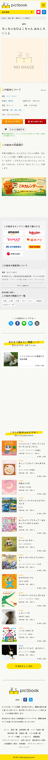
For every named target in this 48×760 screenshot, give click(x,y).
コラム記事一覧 (35, 733)
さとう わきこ (12, 96)
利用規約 (22, 743)
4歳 (15, 110)
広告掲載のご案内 (10, 743)
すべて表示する (24, 285)
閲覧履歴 (36, 737)
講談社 (10, 101)
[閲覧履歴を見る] (44, 12)
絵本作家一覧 (12, 733)
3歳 (11, 110)
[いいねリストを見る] (38, 12)
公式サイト (7, 304)
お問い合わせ (26, 740)
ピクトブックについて (11, 740)
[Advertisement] (24, 399)
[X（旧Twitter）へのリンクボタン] (31, 699)
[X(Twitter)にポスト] (11, 323)
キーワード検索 (14, 737)
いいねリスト (26, 737)
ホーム (6, 730)
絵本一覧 (14, 730)
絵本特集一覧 (24, 730)
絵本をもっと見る (25, 666)
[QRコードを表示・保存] (37, 323)
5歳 (20, 110)
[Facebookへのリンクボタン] (25, 699)
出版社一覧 (23, 733)
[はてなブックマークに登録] (30, 323)
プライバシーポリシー (35, 743)
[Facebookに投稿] (17, 323)
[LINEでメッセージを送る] (24, 323)
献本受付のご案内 (38, 740)
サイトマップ (24, 747)
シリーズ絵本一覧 (37, 730)
